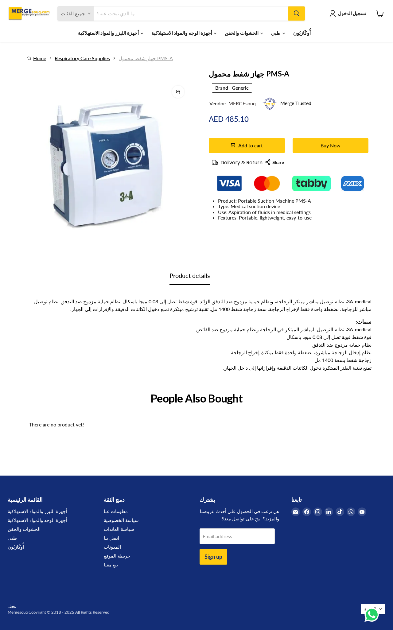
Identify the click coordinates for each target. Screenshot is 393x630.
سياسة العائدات (119, 529)
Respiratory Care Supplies (82, 58)
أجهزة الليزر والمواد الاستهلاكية (109, 33)
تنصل (12, 606)
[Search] (296, 13)
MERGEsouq (242, 103)
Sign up (213, 556)
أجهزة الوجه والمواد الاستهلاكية (182, 33)
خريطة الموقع (117, 555)
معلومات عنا (116, 511)
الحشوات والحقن (242, 33)
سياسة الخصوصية (121, 520)
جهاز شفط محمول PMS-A (146, 58)
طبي (276, 33)
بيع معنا (111, 564)
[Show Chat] (373, 614)
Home (39, 58)
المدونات (112, 547)
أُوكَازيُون (302, 33)
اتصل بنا (111, 538)
